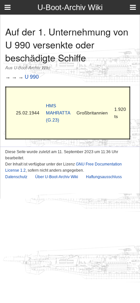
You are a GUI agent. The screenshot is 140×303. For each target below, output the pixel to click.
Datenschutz (16, 177)
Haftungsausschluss (104, 177)
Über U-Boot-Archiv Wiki (56, 177)
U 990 (32, 77)
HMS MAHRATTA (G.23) (58, 113)
